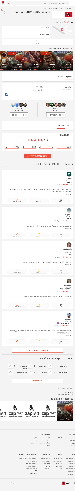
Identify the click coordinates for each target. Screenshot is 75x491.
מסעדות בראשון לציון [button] (31, 466)
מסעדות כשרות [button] (46, 461)
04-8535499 (40, 87)
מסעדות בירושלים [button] (70, 469)
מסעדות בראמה (63, 8)
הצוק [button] (35, 438)
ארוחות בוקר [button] (59, 466)
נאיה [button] (48, 438)
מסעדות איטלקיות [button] (58, 461)
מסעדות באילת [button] (71, 463)
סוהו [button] (36, 440)
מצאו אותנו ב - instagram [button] (16, 483)
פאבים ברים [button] (47, 463)
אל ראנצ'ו (68, 65)
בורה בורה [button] (68, 415)
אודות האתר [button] (35, 483)
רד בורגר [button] (60, 438)
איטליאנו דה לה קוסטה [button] (44, 443)
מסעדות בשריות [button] (58, 458)
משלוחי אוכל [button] (21, 458)
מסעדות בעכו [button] (71, 471)
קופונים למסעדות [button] (32, 473)
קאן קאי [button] (73, 443)
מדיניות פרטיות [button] (43, 483)
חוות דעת (62, 69)
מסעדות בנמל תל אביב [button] (31, 463)
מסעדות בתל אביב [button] (70, 458)
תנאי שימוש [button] (28, 483)
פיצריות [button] (48, 466)
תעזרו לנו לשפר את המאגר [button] (65, 394)
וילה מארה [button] (72, 440)
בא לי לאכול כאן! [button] (18, 114)
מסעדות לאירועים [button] (45, 458)
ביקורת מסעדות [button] (4, 483)
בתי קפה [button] (47, 469)
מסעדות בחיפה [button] (71, 466)
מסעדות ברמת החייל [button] (32, 461)
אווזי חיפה (36, 65)
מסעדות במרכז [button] (71, 474)
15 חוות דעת (59, 22)
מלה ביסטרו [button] (72, 445)
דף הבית (71, 8)
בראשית (19, 65)
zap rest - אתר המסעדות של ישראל (3, 3)
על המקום (69, 125)
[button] (4, 12)
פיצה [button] (61, 469)
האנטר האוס (51, 65)
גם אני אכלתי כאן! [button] (54, 114)
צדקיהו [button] (48, 440)
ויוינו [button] (48, 445)
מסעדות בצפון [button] (71, 461)
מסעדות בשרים (53, 8)
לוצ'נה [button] (73, 438)
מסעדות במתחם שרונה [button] (31, 458)
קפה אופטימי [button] (34, 443)
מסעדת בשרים (44, 34)
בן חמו (4, 65)
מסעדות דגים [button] (59, 463)
